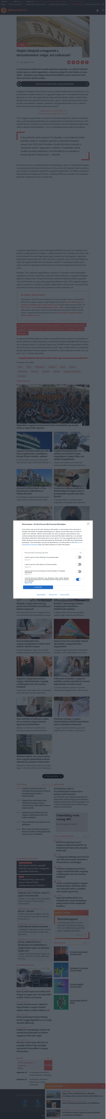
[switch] (78, 557)
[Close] (89, 524)
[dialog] (53, 559)
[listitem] (53, 553)
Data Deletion (41, 594)
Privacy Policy (64, 594)
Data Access (53, 594)
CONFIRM (38, 587)
